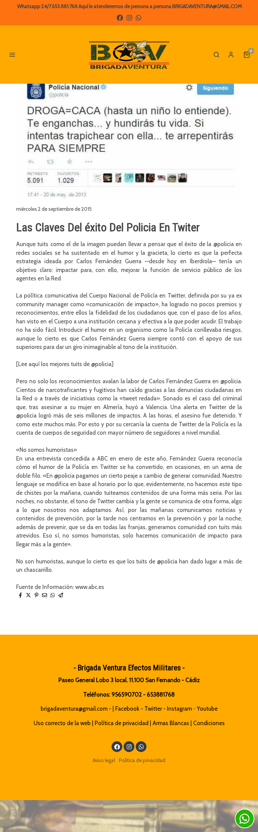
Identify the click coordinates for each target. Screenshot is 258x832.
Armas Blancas (171, 723)
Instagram (179, 708)
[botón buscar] (216, 54)
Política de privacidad (121, 723)
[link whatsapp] (138, 17)
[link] (129, 54)
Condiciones (209, 723)
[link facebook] (120, 17)
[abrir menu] (12, 54)
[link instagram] (129, 17)
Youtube (207, 708)
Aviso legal (104, 760)
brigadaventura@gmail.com (74, 708)
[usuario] (231, 54)
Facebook (127, 708)
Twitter (153, 708)
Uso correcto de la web (62, 723)
